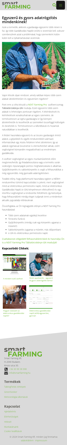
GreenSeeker (10, 391)
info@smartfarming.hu (19, 372)
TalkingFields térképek (15, 386)
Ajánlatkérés (10, 411)
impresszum (41, 440)
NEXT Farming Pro (37, 104)
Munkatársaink (11, 426)
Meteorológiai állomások (16, 396)
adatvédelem (27, 440)
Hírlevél (7, 421)
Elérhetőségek (11, 416)
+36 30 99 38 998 (18, 369)
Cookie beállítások (13, 431)
